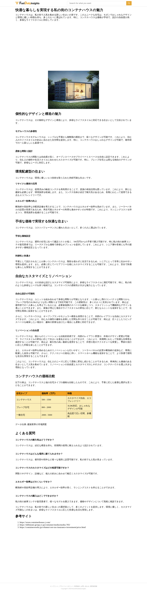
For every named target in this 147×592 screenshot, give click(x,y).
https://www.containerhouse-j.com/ (35, 522)
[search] (129, 3)
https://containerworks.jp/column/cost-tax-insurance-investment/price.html (53, 527)
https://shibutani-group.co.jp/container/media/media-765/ (45, 525)
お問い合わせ (85, 586)
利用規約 (77, 586)
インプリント (54, 586)
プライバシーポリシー (66, 586)
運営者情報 (93, 586)
